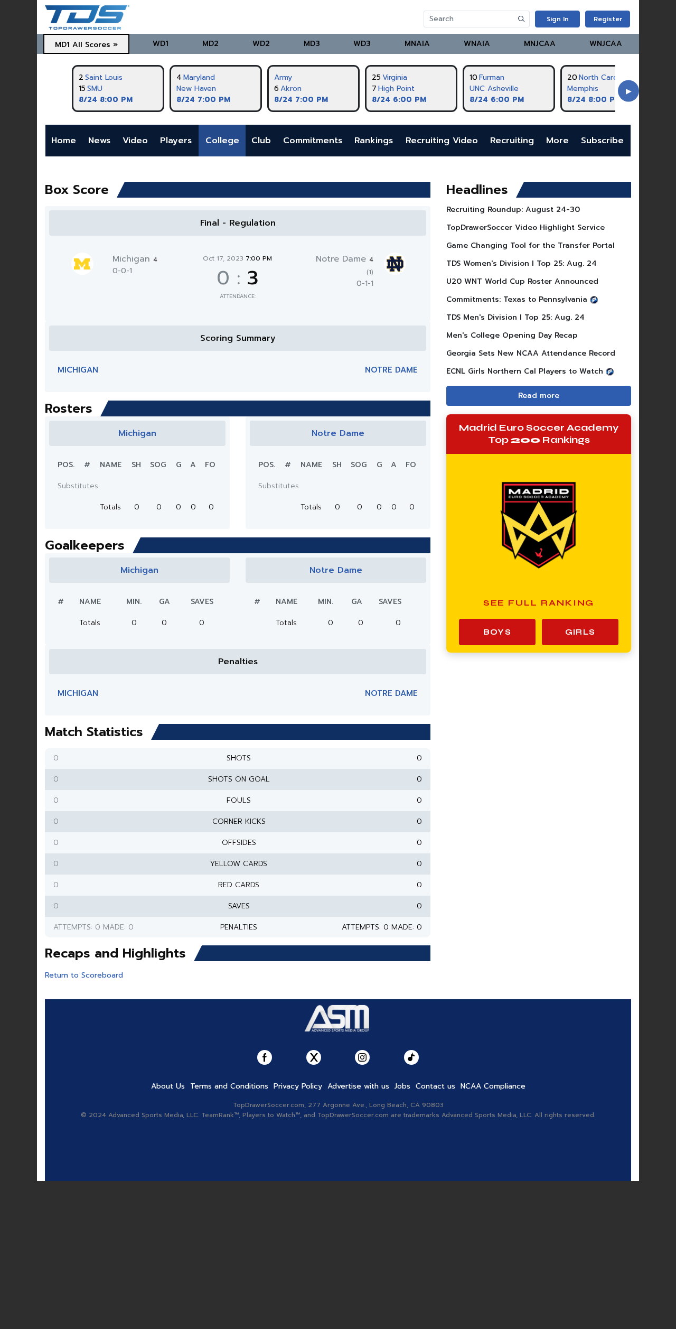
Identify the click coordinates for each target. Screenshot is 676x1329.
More (557, 140)
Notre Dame (391, 370)
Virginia (394, 77)
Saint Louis (104, 77)
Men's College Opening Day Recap (512, 335)
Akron (291, 88)
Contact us (435, 1086)
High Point (396, 88)
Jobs (402, 1086)
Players (176, 140)
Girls (580, 632)
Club (261, 140)
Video (135, 140)
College (222, 140)
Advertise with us (358, 1086)
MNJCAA (540, 43)
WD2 (261, 43)
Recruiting (512, 140)
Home (63, 140)
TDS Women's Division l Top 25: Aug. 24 (521, 263)
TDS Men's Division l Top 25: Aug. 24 (515, 317)
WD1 (160, 43)
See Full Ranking (539, 603)
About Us (168, 1086)
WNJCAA (605, 43)
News (99, 140)
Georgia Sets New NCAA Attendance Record (530, 353)
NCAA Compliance (493, 1086)
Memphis (582, 88)
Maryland (199, 77)
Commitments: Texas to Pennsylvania (516, 299)
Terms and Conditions (229, 1086)
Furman (491, 77)
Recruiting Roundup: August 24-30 (513, 209)
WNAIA (477, 43)
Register (608, 19)
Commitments (312, 140)
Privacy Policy (298, 1086)
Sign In (558, 19)
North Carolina (604, 77)
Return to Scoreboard (84, 975)
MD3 (312, 43)
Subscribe (602, 140)
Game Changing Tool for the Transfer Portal (530, 245)
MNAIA (417, 43)
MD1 (62, 44)
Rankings (373, 140)
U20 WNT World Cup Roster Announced (522, 281)
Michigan (134, 259)
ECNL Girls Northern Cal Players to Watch (524, 371)
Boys (497, 632)
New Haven (196, 88)
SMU (94, 88)
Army (283, 77)
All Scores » (95, 44)
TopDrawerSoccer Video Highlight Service (525, 227)
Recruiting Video (442, 140)
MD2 (210, 43)
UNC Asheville (494, 88)
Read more (538, 395)
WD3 (362, 43)
